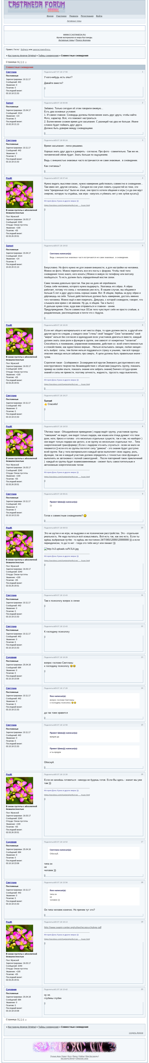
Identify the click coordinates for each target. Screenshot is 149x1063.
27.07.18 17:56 (61, 72)
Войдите (24, 49)
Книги (64, 1056)
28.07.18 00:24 (61, 140)
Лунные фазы (55, 1056)
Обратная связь (82, 1058)
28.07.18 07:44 (61, 178)
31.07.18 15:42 (61, 989)
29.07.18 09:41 (61, 494)
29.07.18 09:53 (61, 528)
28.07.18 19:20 (61, 325)
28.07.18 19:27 (61, 396)
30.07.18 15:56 (61, 882)
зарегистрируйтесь (41, 49)
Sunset (9, 103)
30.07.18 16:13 (61, 922)
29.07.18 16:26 (61, 657)
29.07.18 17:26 (61, 688)
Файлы (81, 1056)
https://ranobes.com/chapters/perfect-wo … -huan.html (67, 205)
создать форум (136, 1033)
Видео (75, 1056)
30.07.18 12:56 (61, 725)
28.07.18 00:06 (61, 103)
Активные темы (74, 21)
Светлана (11, 72)
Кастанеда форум (67, 1058)
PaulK (9, 178)
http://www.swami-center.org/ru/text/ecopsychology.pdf (72, 927)
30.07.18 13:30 (61, 774)
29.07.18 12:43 (61, 595)
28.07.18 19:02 (61, 246)
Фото (70, 1056)
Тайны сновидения (48, 55)
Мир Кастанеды (92, 1056)
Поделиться (49, 72)
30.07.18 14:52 (61, 842)
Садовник (11, 657)
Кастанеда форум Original (22, 55)
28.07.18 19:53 (61, 426)
